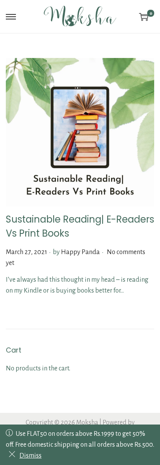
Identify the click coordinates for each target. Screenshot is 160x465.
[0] (143, 16)
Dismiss (30, 455)
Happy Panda (80, 252)
